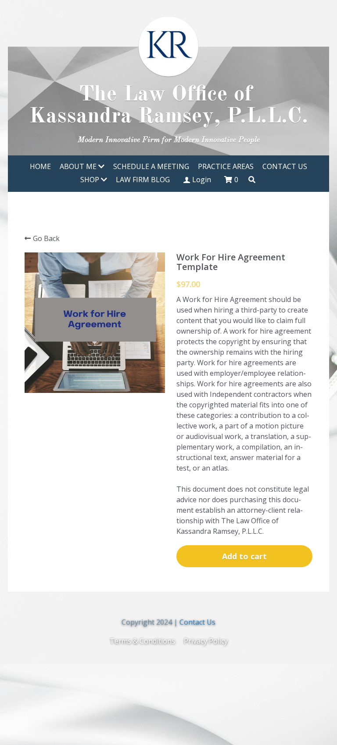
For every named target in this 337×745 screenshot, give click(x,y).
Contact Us (197, 622)
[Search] (252, 180)
